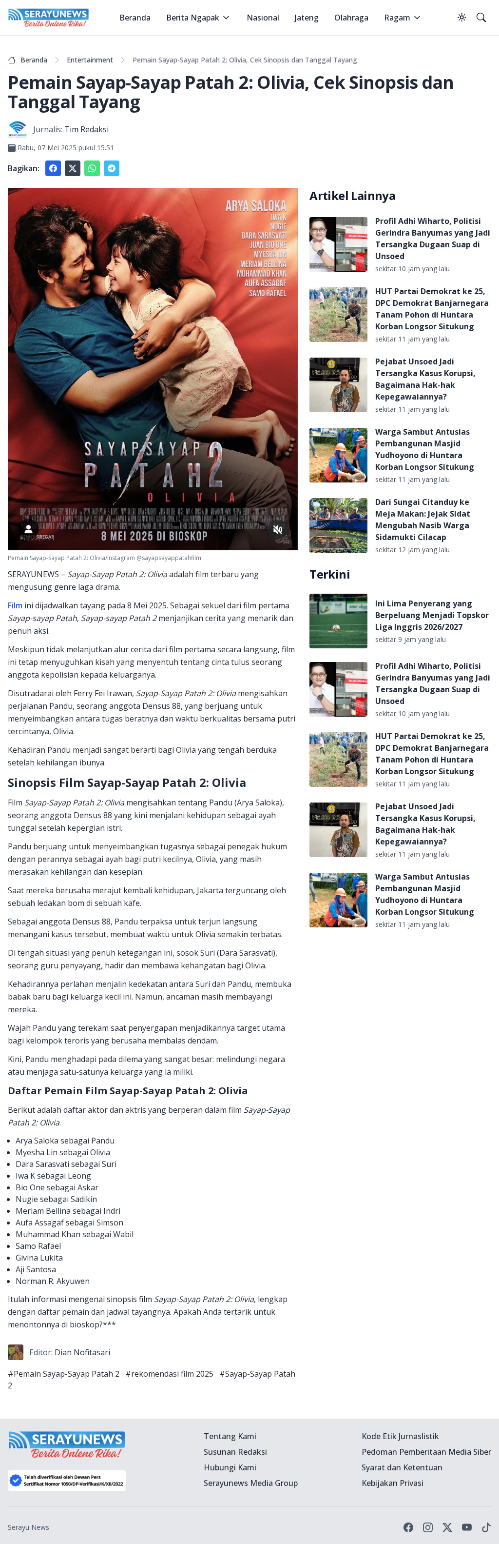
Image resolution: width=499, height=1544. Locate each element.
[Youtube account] (467, 1527)
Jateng (307, 17)
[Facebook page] (408, 1527)
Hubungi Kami (230, 1467)
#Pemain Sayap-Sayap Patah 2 (63, 1373)
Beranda (135, 17)
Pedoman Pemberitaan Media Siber (426, 1451)
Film (15, 605)
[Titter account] (447, 1527)
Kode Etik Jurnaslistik (400, 1436)
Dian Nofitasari (82, 1352)
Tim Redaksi (86, 129)
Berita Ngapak (192, 17)
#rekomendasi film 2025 (169, 1373)
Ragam (397, 17)
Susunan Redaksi (235, 1451)
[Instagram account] (428, 1527)
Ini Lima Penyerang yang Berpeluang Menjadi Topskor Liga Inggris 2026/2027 (432, 615)
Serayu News (28, 1527)
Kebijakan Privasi (392, 1483)
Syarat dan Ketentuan (402, 1467)
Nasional (263, 17)
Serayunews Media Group (251, 1483)
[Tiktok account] (486, 1527)
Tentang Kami (230, 1436)
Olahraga (351, 17)
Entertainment (90, 59)
